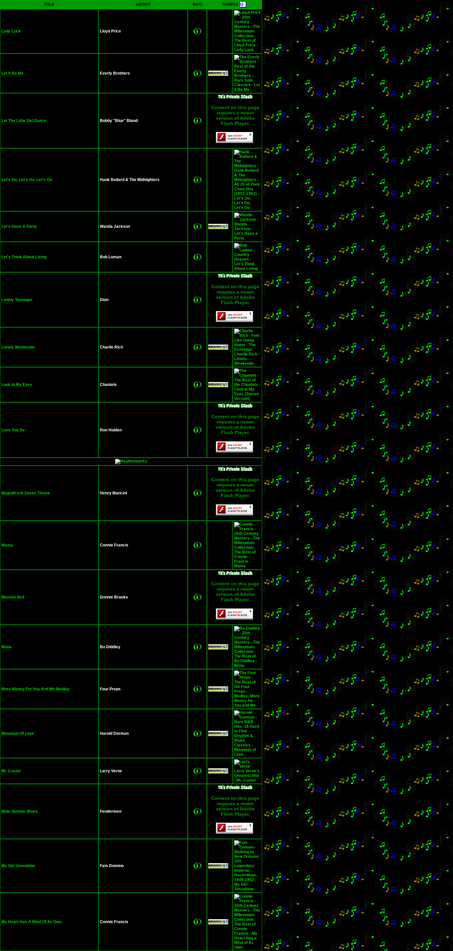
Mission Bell (12, 597)
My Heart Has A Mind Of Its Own (31, 921)
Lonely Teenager (16, 299)
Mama (7, 545)
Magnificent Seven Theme (25, 493)
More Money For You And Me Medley (35, 689)
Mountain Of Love (17, 733)
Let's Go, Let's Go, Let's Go (26, 179)
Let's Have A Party (19, 226)
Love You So (13, 430)
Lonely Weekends (18, 347)
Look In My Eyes (16, 384)
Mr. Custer (11, 771)
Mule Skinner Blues (19, 811)
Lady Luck (11, 31)
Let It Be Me (12, 73)
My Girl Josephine (18, 865)
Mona (6, 647)
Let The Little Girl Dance (23, 120)
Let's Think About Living (23, 257)
